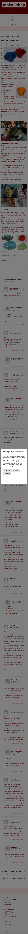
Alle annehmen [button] (7, 470)
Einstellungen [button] (7, 473)
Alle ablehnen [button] (16, 470)
